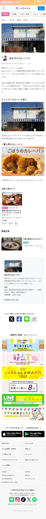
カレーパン (39, 245)
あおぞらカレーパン (12, 275)
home (3, 20)
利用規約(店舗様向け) (8, 475)
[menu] (3, 8)
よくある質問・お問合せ (9, 449)
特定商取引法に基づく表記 (11, 299)
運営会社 (27, 475)
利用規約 (4, 472)
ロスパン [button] (36, 14)
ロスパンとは (29, 443)
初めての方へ (6, 443)
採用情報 (27, 472)
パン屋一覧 (11, 20)
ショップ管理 (6, 465)
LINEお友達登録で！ (24, 504)
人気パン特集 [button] (25, 14)
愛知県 (19, 20)
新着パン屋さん (29, 245)
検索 (6, 14)
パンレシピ (28, 454)
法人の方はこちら (30, 478)
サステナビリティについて (9, 459)
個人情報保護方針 (7, 478)
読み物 (26, 242)
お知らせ (27, 449)
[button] (14, 14)
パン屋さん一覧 (6, 454)
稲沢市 (25, 20)
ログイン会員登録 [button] (41, 8)
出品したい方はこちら (31, 459)
